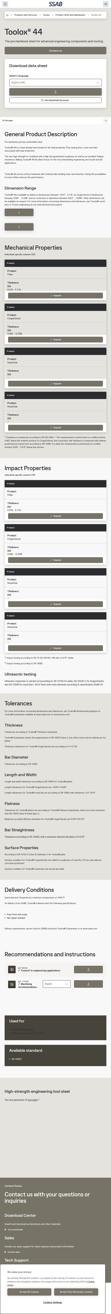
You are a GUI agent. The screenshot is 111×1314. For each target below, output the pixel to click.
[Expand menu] (106, 120)
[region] (53, 1289)
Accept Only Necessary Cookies (76, 1292)
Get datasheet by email (57, 100)
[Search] (5, 4)
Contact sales (14, 1252)
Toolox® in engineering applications (40, 970)
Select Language (19, 75)
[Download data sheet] (55, 92)
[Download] (19, 212)
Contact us (55, 50)
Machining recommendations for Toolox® (28, 986)
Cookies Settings (52, 1302)
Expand (57, 295)
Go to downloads (15, 1229)
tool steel (32, 1100)
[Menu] (106, 4)
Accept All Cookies (29, 1292)
